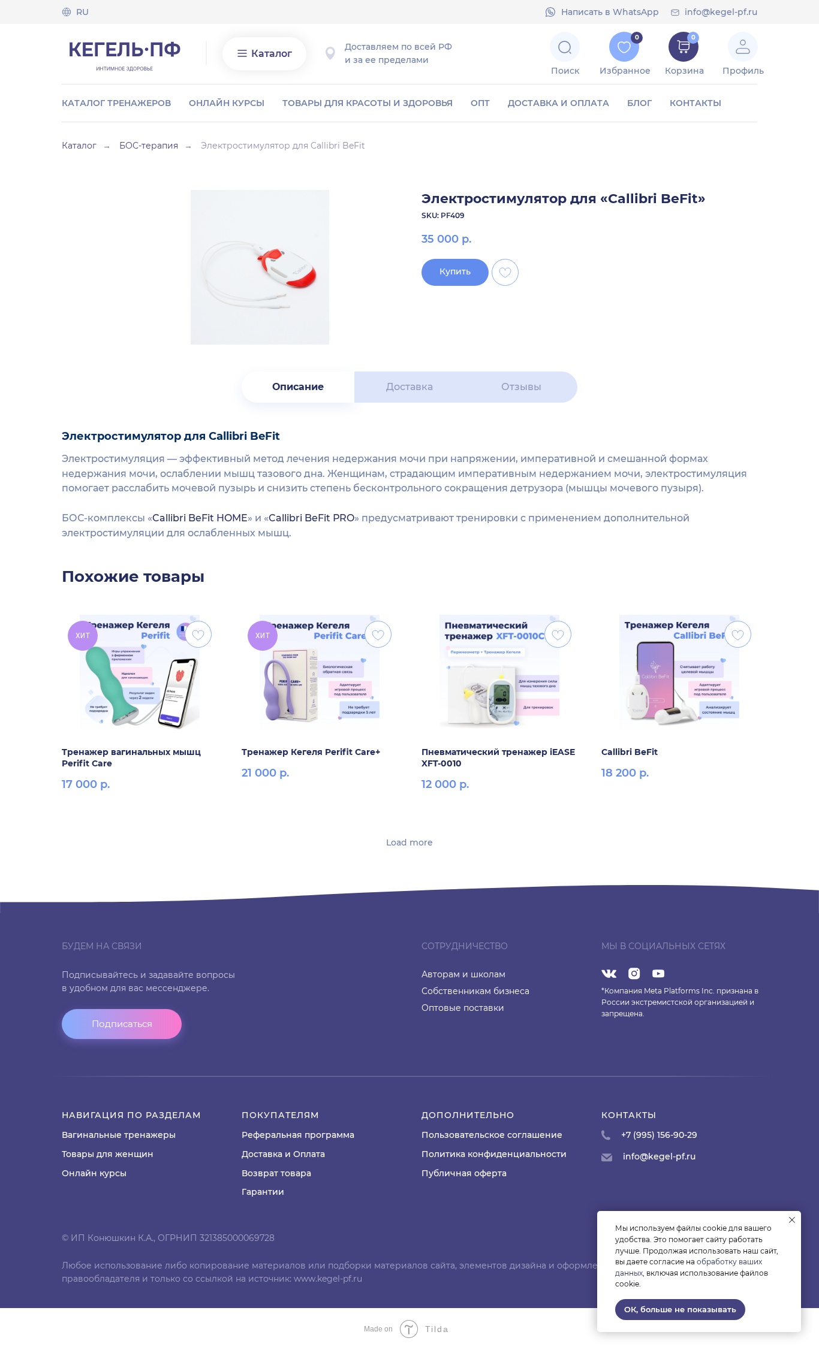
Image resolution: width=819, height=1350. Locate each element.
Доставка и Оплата (283, 1154)
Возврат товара (276, 1173)
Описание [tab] (298, 386)
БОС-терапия (148, 145)
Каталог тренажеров (116, 103)
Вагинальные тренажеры (119, 1134)
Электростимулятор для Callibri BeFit (283, 145)
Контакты (695, 103)
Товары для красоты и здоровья (367, 103)
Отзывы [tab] (521, 386)
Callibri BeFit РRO (311, 518)
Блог (639, 103)
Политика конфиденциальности (494, 1154)
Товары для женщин (107, 1154)
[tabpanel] (409, 483)
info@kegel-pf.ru (721, 12)
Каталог (79, 145)
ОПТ (480, 103)
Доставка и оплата (558, 103)
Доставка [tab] (409, 386)
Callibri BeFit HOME (200, 518)
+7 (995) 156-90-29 (659, 1134)
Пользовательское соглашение (491, 1134)
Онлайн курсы (226, 103)
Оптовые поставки (462, 1007)
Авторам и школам (463, 974)
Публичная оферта (464, 1173)
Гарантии (263, 1191)
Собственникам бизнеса (475, 991)
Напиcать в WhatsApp (610, 12)
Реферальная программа (298, 1134)
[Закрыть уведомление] (792, 1220)
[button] (122, 1024)
